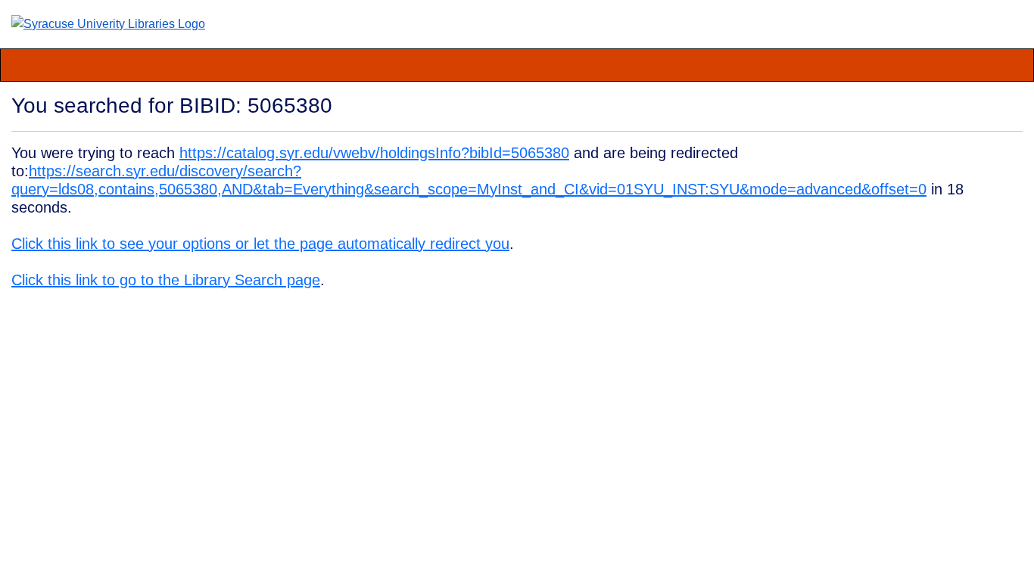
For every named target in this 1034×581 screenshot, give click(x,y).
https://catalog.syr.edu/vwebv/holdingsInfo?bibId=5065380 (374, 152)
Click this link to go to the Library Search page (165, 280)
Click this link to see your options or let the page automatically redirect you (260, 243)
